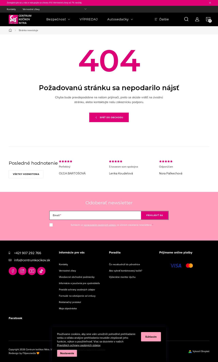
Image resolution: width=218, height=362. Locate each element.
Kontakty (11, 9)
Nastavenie (67, 353)
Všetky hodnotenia (26, 174)
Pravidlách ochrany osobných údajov (78, 345)
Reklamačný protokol (70, 302)
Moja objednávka (68, 308)
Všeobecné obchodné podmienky (77, 277)
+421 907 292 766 (27, 252)
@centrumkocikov (41, 271)
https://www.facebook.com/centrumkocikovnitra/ (13, 271)
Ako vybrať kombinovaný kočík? (125, 270)
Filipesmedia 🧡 (31, 353)
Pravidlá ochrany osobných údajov (77, 289)
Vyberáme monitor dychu (122, 276)
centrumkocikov (22, 271)
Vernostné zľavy (31, 9)
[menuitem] (58, 19)
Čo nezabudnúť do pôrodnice (124, 264)
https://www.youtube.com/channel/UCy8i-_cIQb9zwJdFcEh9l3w (32, 271)
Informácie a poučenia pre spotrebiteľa (79, 283)
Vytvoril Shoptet (201, 351)
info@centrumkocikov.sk (32, 260)
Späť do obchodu (111, 117)
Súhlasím (151, 337)
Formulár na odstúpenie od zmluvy (77, 296)
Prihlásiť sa (154, 215)
